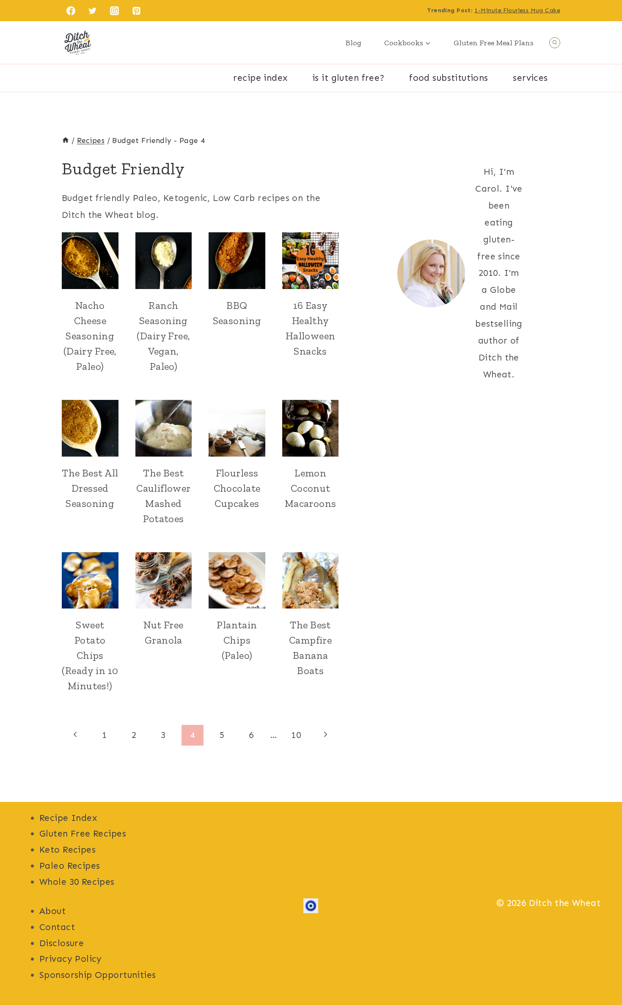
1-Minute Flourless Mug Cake (517, 10)
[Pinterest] (137, 10)
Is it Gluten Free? (348, 77)
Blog (353, 42)
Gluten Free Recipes (82, 833)
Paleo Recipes (69, 865)
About (52, 911)
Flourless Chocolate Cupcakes (237, 488)
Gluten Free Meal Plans (494, 42)
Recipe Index (260, 77)
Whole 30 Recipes (77, 881)
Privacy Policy (70, 958)
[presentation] (90, 260)
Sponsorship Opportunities (97, 974)
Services (530, 77)
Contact (57, 927)
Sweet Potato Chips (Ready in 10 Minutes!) (90, 655)
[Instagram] (115, 10)
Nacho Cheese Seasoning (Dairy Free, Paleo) (90, 335)
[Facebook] (71, 10)
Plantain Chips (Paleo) (237, 640)
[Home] (65, 140)
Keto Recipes (67, 849)
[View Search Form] (554, 42)
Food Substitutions (448, 77)
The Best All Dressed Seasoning (90, 488)
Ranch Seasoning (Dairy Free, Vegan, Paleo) (163, 335)
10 (296, 735)
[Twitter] (93, 10)
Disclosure (61, 943)
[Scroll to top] (600, 971)
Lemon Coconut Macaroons (310, 488)
